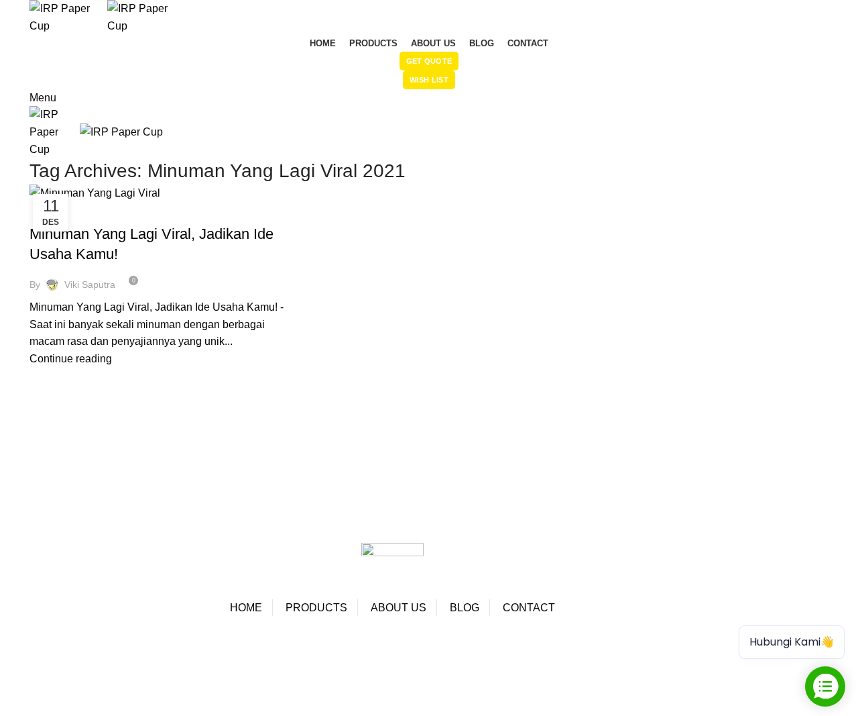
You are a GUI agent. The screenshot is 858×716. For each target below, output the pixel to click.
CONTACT (529, 607)
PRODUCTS (316, 607)
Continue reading (70, 358)
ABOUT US (398, 607)
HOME (246, 607)
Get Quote (429, 61)
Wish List (429, 80)
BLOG (464, 607)
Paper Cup (36, 644)
